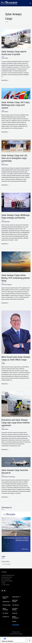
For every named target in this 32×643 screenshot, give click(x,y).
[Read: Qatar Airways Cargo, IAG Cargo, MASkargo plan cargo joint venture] (16, 93)
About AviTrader (5, 609)
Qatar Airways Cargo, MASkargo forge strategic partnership (15, 216)
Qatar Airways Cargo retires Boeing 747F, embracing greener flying (15, 278)
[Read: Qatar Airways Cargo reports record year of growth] (16, 38)
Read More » (4, 80)
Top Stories (15, 605)
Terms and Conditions (6, 564)
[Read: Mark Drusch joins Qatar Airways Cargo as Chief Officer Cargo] (16, 332)
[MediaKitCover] (16, 531)
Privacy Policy (5, 561)
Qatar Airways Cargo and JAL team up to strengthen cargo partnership (14, 158)
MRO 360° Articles (15, 601)
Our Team (5, 613)
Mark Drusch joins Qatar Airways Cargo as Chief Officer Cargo (15, 358)
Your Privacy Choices (15, 638)
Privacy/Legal (6, 605)
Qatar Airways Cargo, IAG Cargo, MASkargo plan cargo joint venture (15, 105)
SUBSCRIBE (15, 625)
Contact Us (6, 616)
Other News (4, 58)
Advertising (6, 601)
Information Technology (8, 476)
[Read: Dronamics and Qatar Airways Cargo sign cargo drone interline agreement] (16, 404)
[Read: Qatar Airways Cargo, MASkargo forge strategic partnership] (16, 202)
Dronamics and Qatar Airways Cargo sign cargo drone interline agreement (15, 423)
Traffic (3, 363)
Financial (14, 613)
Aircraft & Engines (6, 284)
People (14, 621)
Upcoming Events (5, 597)
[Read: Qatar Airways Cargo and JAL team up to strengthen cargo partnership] (16, 146)
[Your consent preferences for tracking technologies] (29, 640)
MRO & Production (15, 617)
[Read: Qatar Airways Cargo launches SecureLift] (16, 462)
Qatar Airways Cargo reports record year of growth (13, 53)
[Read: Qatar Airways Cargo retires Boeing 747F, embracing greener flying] (16, 261)
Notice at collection (7, 641)
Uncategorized (5, 221)
